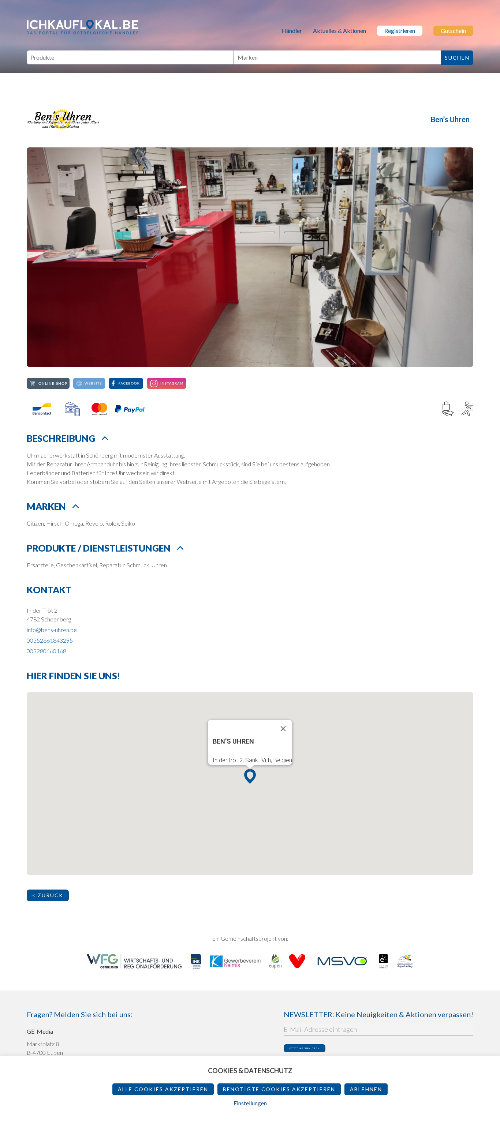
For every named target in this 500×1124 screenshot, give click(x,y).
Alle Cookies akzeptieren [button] (163, 1089)
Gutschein (453, 30)
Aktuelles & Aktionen (339, 30)
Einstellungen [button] (250, 1102)
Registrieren (399, 30)
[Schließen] (283, 728)
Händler (291, 30)
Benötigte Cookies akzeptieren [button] (279, 1089)
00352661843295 (50, 640)
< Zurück (47, 895)
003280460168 (46, 650)
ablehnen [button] (366, 1089)
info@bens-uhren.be (52, 629)
